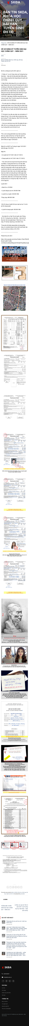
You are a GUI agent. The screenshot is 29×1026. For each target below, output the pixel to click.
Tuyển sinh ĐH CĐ (13, 30)
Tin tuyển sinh (5, 1003)
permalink (22, 893)
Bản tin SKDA (15, 12)
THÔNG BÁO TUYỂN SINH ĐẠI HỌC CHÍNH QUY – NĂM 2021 (7, 907)
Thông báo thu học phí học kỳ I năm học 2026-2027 (16, 921)
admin (2, 55)
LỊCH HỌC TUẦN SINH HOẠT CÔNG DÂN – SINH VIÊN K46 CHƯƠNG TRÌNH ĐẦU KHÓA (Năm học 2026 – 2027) (16, 929)
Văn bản (3, 995)
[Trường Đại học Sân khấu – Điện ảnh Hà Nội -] (14, 3)
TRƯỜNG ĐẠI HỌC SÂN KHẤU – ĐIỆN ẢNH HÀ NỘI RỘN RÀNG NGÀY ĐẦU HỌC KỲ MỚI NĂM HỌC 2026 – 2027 (16, 954)
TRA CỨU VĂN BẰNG (6, 1008)
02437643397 (6, 973)
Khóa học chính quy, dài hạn (13, 20)
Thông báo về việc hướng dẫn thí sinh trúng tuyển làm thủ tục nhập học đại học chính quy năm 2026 (16, 936)
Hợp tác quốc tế (5, 1006)
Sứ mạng (4, 990)
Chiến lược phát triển (6, 992)
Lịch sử (3, 987)
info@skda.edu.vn (8, 977)
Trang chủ (3, 43)
